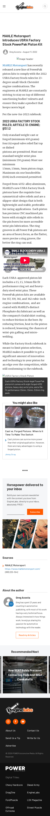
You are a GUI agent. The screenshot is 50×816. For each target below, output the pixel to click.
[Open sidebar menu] (4, 6)
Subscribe (35, 512)
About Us (10, 730)
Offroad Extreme (10, 809)
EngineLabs (33, 792)
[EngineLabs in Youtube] (23, 721)
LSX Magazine (34, 799)
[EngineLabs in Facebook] (15, 721)
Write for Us (33, 738)
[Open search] (45, 6)
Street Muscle (34, 807)
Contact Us (33, 730)
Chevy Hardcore (14, 784)
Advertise (11, 745)
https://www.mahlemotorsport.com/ (22, 569)
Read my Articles (27, 635)
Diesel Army (33, 784)
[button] (25, 59)
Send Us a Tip (13, 738)
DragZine (10, 792)
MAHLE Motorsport (14, 65)
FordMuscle (12, 799)
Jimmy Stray (10, 454)
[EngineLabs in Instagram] (8, 721)
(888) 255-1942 (11, 572)
